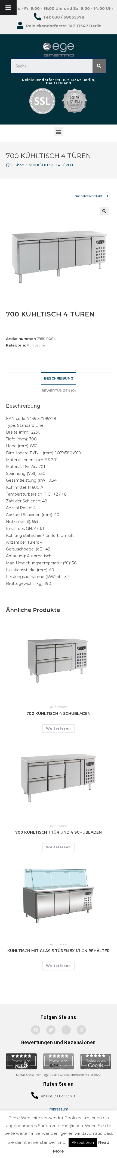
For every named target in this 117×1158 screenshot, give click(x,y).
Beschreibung (58, 378)
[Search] (99, 66)
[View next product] (107, 196)
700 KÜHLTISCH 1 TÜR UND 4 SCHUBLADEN (58, 832)
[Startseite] (8, 165)
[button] (58, 131)
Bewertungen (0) (58, 391)
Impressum (58, 1109)
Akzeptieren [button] (83, 1142)
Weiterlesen (58, 728)
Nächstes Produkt (88, 196)
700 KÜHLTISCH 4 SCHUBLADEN (58, 713)
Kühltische (36, 345)
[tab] (58, 378)
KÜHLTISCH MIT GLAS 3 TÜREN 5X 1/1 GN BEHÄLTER (58, 950)
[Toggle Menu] (8, 7)
